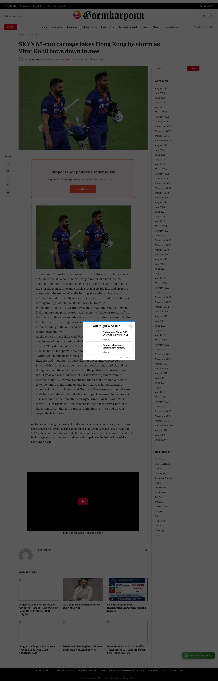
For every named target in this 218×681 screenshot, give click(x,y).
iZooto (131, 357)
